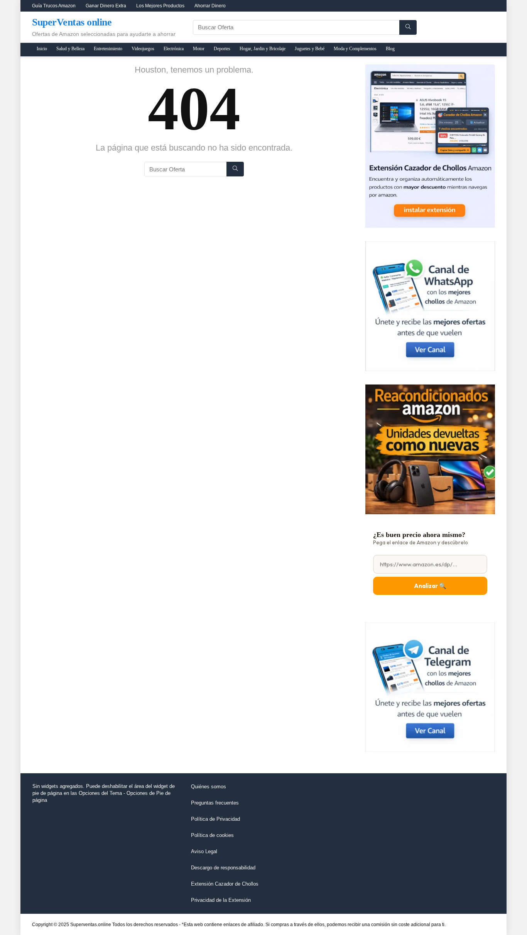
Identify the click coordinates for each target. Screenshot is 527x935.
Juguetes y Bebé (309, 48)
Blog (390, 48)
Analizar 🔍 (430, 585)
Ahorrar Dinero (210, 5)
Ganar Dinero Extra (106, 5)
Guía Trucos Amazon (54, 5)
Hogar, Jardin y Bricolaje (262, 48)
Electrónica (174, 48)
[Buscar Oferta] (408, 27)
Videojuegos (143, 48)
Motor (198, 48)
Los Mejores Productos (160, 5)
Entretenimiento (108, 48)
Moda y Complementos (355, 48)
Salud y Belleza (70, 48)
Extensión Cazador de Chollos (224, 884)
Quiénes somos (208, 786)
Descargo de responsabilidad (223, 868)
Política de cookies (212, 835)
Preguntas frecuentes (215, 803)
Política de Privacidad (215, 819)
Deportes (222, 48)
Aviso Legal (204, 851)
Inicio (42, 48)
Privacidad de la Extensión (221, 900)
